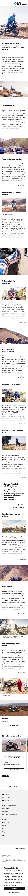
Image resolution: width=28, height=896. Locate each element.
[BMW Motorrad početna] (20, 3)
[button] (2, 4)
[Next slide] (26, 88)
